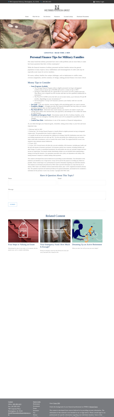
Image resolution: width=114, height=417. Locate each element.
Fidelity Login (99, 2)
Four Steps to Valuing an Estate (21, 244)
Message (10, 189)
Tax (34, 412)
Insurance (36, 410)
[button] (27, 16)
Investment (36, 406)
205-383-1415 (47, 2)
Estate (35, 408)
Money (35, 415)
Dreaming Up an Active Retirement (87, 244)
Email (59, 178)
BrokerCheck (94, 407)
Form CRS (56, 403)
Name (10, 178)
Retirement (36, 404)
